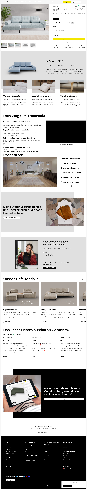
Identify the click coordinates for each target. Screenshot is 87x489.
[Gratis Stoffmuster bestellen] (60, 2)
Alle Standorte (66, 186)
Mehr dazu (7, 321)
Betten (8, 457)
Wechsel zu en (67, 486)
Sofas (54, 6)
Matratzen (8, 466)
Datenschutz (37, 485)
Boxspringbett (9, 462)
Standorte (67, 442)
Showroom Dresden (70, 168)
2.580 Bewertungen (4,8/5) (79, 6)
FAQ (64, 462)
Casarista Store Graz (70, 159)
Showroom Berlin (68, 163)
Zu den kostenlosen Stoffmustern (10, 135)
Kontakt (65, 455)
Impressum (48, 485)
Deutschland (66, 447)
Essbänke (27, 447)
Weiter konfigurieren (70, 39)
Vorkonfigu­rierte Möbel (51, 444)
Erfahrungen (66, 453)
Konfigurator (67, 2)
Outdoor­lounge (31, 455)
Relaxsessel (30, 460)
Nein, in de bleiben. (78, 486)
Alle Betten (8, 460)
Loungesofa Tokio (10, 449)
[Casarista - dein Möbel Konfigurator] (7, 2)
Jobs (64, 457)
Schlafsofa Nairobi (10, 453)
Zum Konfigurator (64, 399)
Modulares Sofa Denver (11, 451)
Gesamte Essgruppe (29, 445)
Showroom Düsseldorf (71, 173)
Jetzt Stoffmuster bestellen (11, 217)
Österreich (65, 445)
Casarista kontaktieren (49, 267)
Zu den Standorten (7, 145)
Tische (26, 451)
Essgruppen (30, 442)
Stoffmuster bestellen (49, 460)
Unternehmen (69, 451)
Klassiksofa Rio (9, 447)
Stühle (26, 449)
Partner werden (67, 460)
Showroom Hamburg (70, 182)
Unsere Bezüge (47, 457)
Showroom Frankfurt (70, 178)
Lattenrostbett (9, 464)
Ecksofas (57, 6)
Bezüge (47, 455)
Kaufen (69, 42)
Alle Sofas (8, 445)
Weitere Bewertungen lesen (43, 362)
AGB (43, 485)
